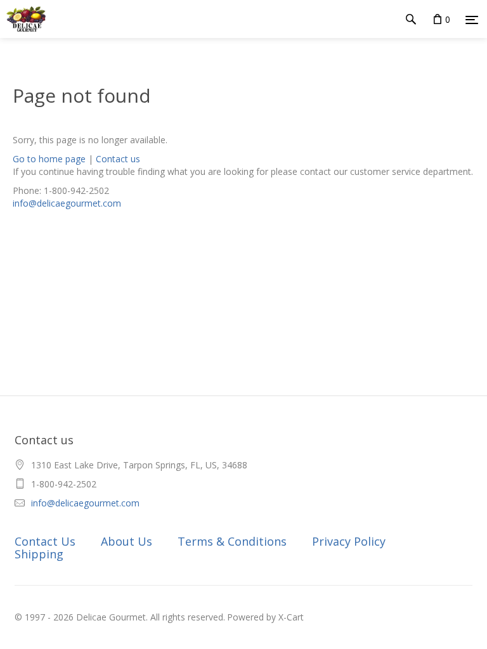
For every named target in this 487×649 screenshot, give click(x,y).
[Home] (23, 19)
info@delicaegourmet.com (67, 203)
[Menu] (472, 19)
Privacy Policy (349, 541)
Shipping (39, 554)
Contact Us (45, 541)
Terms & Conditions (232, 541)
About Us (126, 541)
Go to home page (49, 159)
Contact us (118, 159)
